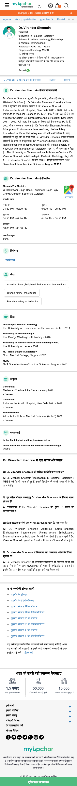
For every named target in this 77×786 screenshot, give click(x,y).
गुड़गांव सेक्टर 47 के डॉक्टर (24, 630)
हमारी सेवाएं (11, 715)
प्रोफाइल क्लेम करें (38, 782)
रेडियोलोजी (10, 260)
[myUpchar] (28, 70)
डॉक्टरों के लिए (13, 720)
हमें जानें (10, 705)
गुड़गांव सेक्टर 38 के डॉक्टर (24, 606)
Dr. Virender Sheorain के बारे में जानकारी (22, 80)
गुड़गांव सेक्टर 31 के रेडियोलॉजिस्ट (27, 624)
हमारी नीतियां (12, 710)
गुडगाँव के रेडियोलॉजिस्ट (22, 600)
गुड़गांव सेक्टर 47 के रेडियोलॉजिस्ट (27, 636)
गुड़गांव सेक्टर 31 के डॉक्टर (24, 618)
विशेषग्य (67, 80)
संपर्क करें (28, 652)
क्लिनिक (52, 80)
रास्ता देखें (69, 197)
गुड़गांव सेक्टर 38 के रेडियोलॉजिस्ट (27, 612)
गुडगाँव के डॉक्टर (19, 594)
